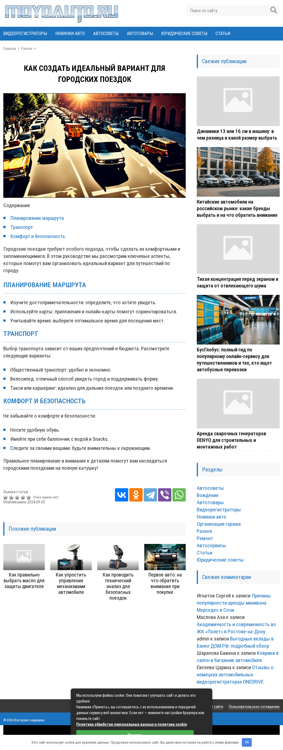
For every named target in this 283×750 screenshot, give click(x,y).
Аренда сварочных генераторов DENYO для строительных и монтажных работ (231, 440)
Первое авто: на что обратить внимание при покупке (165, 583)
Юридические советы (184, 33)
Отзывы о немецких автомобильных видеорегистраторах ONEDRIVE (235, 674)
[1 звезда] (6, 497)
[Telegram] (150, 494)
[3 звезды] (18, 497)
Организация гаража (219, 524)
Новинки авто (70, 33)
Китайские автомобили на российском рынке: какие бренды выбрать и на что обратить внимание (237, 208)
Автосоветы (106, 33)
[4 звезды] (24, 497)
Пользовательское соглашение (254, 706)
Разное (204, 531)
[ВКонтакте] (121, 494)
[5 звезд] (29, 497)
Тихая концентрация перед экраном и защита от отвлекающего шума (237, 282)
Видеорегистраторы (25, 33)
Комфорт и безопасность (37, 236)
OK (247, 742)
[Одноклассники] (136, 494)
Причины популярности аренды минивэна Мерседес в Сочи (234, 602)
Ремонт (205, 538)
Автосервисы (211, 545)
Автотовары (140, 33)
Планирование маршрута (37, 218)
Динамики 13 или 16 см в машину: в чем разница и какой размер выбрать (237, 134)
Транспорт (21, 227)
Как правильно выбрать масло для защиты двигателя (24, 580)
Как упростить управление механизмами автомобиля (71, 583)
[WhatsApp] (179, 494)
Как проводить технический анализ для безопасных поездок (118, 586)
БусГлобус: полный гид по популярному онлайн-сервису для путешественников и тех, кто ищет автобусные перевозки (234, 359)
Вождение (208, 495)
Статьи (223, 33)
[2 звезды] (12, 497)
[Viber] (164, 494)
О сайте (217, 706)
